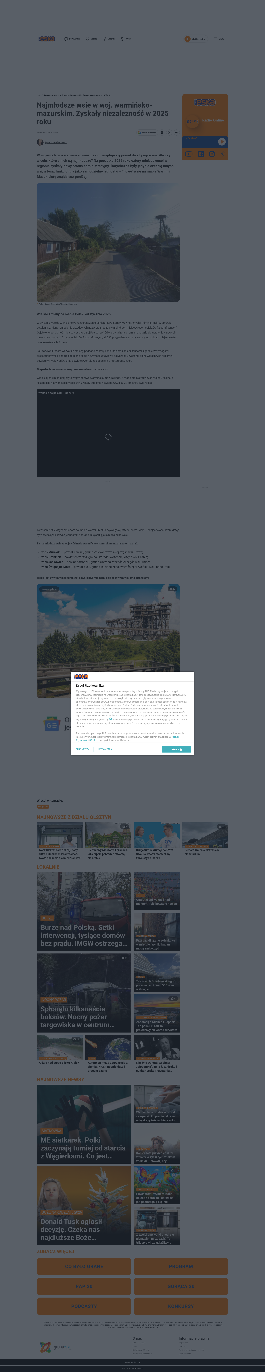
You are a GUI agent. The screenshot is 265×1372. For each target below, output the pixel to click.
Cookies (94, 740)
